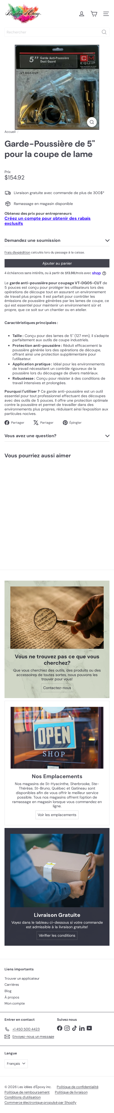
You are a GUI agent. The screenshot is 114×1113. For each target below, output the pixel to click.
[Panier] (94, 13)
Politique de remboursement (27, 1092)
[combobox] (57, 32)
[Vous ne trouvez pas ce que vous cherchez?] (57, 617)
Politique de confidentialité (77, 1087)
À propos (12, 997)
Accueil (10, 132)
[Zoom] (92, 122)
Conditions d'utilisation (23, 1097)
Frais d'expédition (17, 252)
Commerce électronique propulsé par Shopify (40, 1102)
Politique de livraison (71, 1092)
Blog (8, 991)
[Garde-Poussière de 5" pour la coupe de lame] (33, 505)
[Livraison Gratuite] (57, 870)
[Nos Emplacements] (57, 738)
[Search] (104, 32)
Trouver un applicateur (22, 978)
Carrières (12, 984)
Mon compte (15, 1003)
